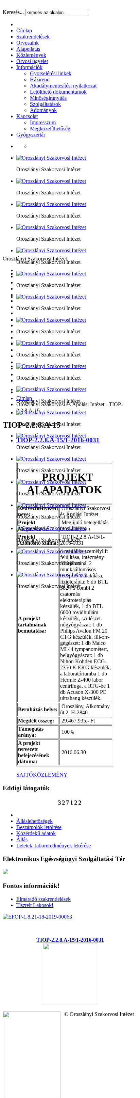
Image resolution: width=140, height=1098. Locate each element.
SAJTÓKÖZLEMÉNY (42, 775)
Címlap (24, 398)
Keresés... (13, 12)
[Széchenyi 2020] (70, 1002)
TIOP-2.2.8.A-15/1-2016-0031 (58, 440)
